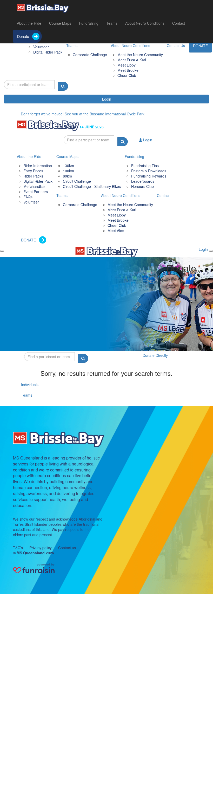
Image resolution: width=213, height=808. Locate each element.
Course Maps (60, 23)
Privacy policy (40, 547)
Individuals (29, 384)
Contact (178, 23)
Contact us (67, 547)
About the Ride (29, 23)
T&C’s (18, 547)
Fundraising (88, 23)
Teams (111, 23)
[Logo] (43, 8)
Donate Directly (155, 355)
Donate (23, 36)
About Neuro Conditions (144, 23)
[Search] (63, 86)
